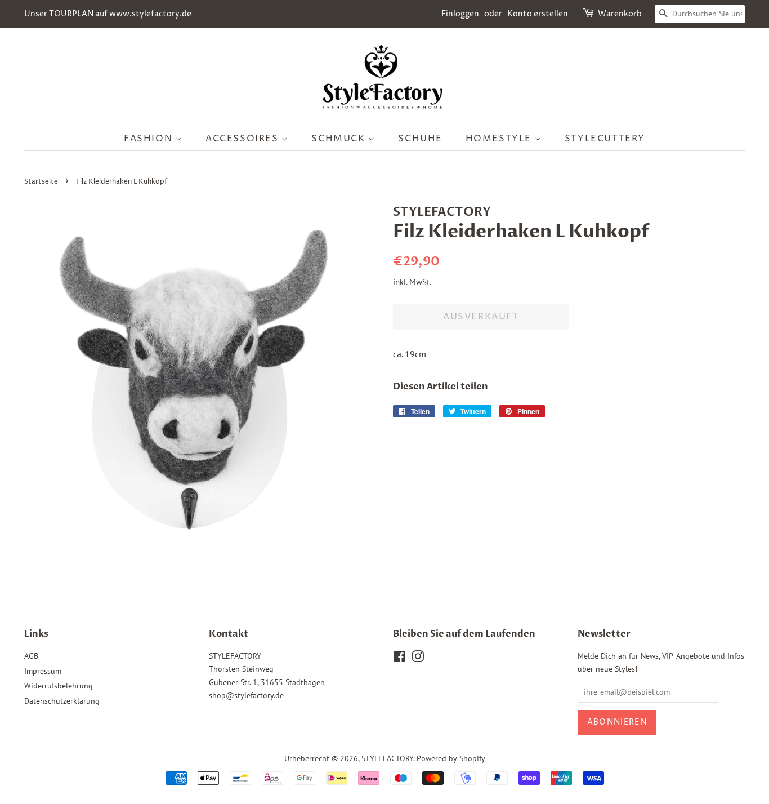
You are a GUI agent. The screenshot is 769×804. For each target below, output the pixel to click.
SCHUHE (420, 138)
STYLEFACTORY (387, 758)
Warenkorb (620, 13)
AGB (31, 656)
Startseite (41, 181)
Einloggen (460, 13)
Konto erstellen (537, 13)
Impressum (42, 671)
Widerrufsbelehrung (58, 686)
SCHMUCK (339, 138)
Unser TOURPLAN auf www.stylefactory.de (107, 13)
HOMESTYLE (500, 138)
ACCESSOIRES (243, 138)
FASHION (150, 138)
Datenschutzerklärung (62, 701)
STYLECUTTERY (605, 138)
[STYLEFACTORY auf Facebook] (399, 659)
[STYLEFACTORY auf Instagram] (418, 659)
